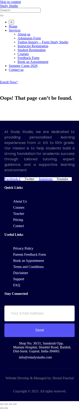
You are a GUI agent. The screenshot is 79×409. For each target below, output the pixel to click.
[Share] (10, 404)
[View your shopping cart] (2, 78)
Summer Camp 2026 (23, 66)
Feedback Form (28, 58)
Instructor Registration (33, 46)
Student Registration (32, 50)
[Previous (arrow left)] (2, 408)
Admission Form (29, 38)
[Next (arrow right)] (6, 408)
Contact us (16, 70)
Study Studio (9, 6)
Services (14, 30)
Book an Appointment (33, 62)
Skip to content (10, 2)
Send (39, 330)
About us (24, 34)
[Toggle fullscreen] (6, 404)
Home (13, 26)
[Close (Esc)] (15, 404)
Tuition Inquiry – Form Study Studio (43, 42)
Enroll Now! (9, 82)
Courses (23, 54)
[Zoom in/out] (2, 404)
